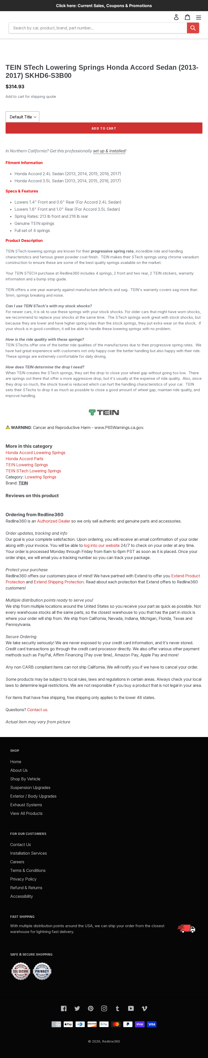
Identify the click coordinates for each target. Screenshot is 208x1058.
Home (15, 761)
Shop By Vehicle (25, 778)
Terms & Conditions (28, 870)
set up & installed (109, 150)
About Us (19, 770)
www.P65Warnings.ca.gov (118, 427)
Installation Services (28, 853)
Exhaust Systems (26, 804)
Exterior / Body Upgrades (33, 796)
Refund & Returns (26, 887)
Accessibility (21, 896)
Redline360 (111, 1041)
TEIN (23, 483)
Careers (17, 861)
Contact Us (20, 844)
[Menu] (198, 17)
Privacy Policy (23, 879)
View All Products (26, 813)
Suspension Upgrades (30, 787)
